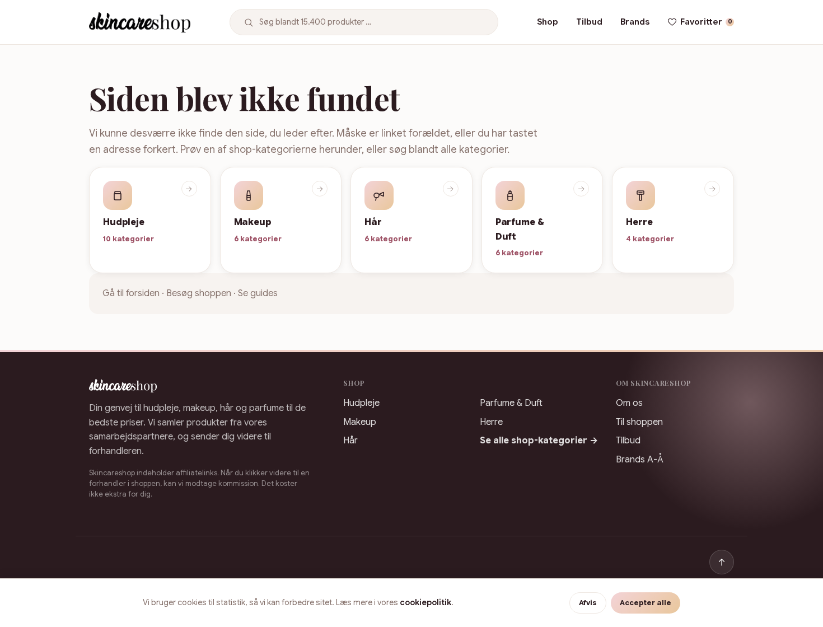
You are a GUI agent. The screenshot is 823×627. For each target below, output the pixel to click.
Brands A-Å (639, 459)
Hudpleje (361, 403)
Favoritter (706, 21)
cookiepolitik (425, 602)
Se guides (258, 293)
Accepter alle (645, 602)
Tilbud (589, 21)
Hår (350, 440)
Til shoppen (639, 422)
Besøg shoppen (198, 293)
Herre (491, 422)
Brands (634, 21)
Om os (629, 403)
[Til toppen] (721, 562)
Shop (547, 21)
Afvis (588, 602)
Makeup (359, 422)
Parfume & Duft (511, 403)
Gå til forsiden (131, 293)
